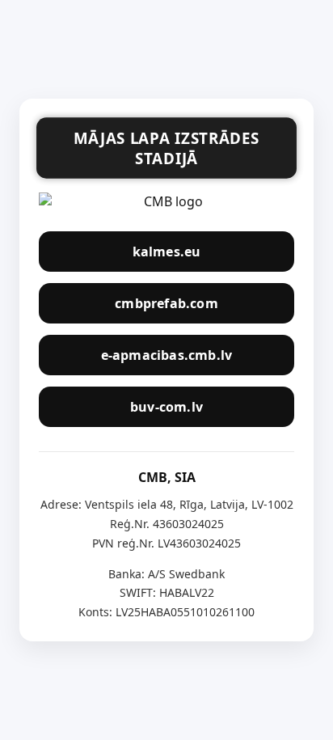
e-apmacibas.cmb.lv (167, 355)
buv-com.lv (166, 407)
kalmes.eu (167, 251)
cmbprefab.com (166, 303)
